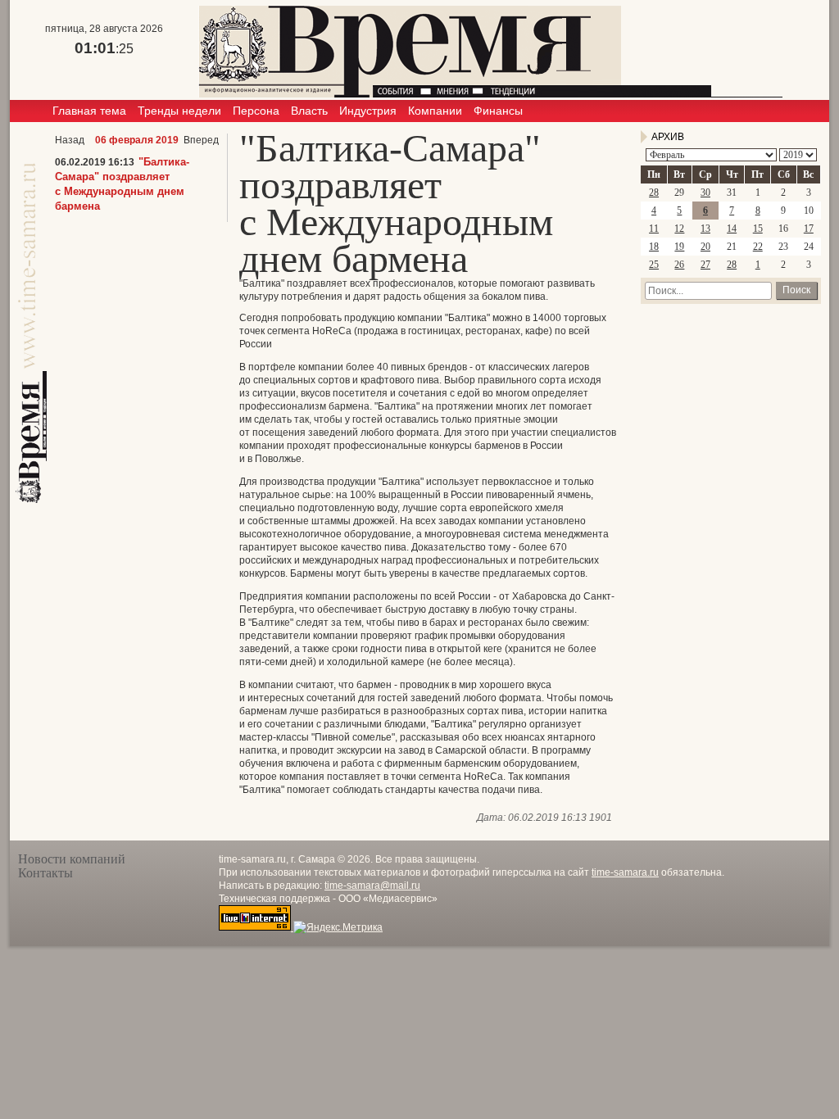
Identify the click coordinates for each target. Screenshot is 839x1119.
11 (654, 228)
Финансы (498, 110)
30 (705, 192)
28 (654, 192)
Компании (435, 110)
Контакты (45, 873)
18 (654, 246)
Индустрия (368, 110)
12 (679, 228)
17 (809, 228)
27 (705, 265)
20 (705, 246)
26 (679, 265)
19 (679, 246)
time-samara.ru (625, 872)
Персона (256, 110)
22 (758, 246)
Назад (69, 140)
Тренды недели (179, 110)
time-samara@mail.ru (372, 885)
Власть (309, 110)
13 (705, 228)
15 (758, 228)
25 (654, 265)
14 (732, 228)
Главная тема (89, 110)
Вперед (201, 140)
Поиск (796, 290)
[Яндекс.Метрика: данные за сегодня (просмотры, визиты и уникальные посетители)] (338, 927)
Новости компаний (71, 859)
